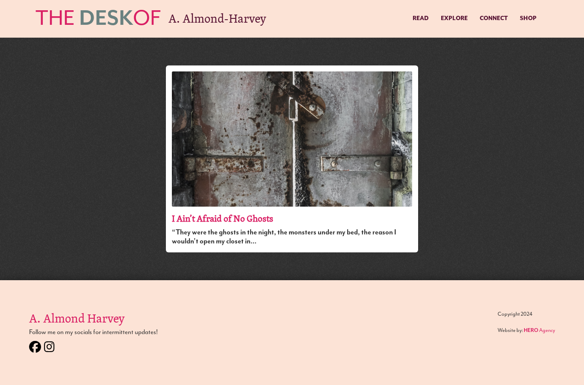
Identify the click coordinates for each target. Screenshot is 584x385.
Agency (539, 330)
